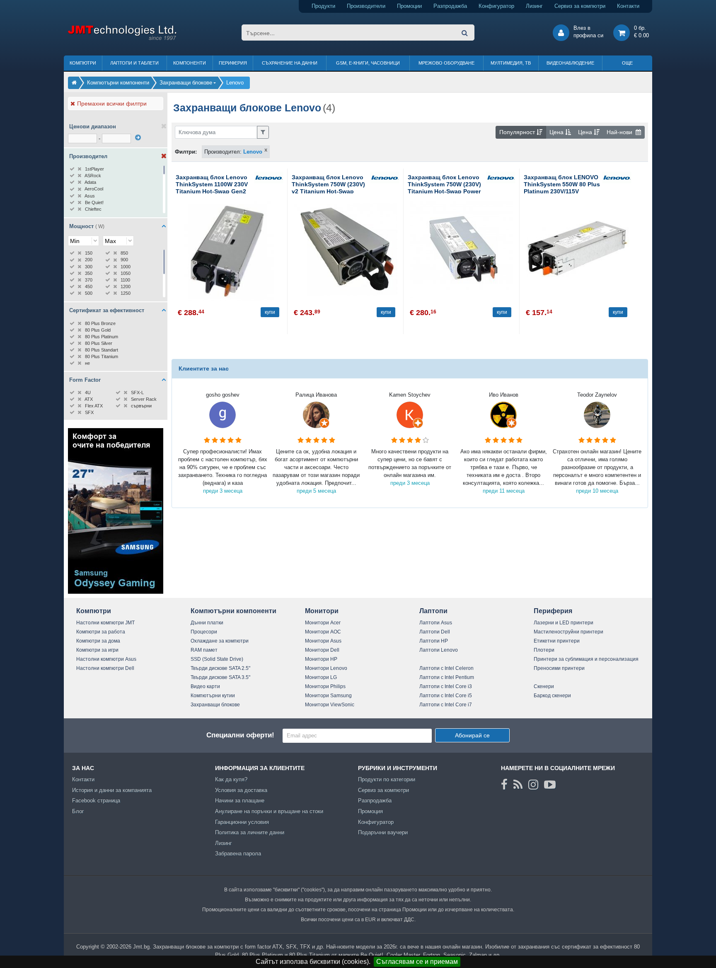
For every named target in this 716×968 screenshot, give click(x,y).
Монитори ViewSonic (329, 705)
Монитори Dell (322, 650)
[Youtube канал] (550, 784)
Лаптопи (433, 610)
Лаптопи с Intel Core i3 (445, 686)
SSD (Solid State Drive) (217, 659)
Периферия (233, 62)
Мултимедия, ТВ (511, 62)
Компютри (83, 62)
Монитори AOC (323, 632)
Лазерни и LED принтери (563, 623)
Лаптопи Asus (435, 623)
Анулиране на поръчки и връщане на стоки (269, 811)
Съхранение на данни (289, 62)
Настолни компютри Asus (106, 659)
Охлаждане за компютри (220, 641)
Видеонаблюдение (570, 62)
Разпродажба (450, 6)
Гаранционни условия (242, 822)
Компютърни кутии (213, 695)
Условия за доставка (241, 790)
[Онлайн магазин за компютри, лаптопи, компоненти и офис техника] (122, 38)
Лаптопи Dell (434, 632)
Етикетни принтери (557, 641)
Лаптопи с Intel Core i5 (445, 695)
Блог (78, 811)
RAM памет (204, 650)
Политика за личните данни (249, 832)
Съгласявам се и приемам (417, 961)
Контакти (628, 6)
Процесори (204, 632)
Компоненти (189, 62)
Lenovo (252, 152)
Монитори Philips (325, 686)
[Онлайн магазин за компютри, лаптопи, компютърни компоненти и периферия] (74, 82)
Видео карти (205, 686)
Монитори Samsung (328, 695)
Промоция (370, 811)
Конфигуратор (496, 6)
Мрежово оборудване (446, 62)
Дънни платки (207, 623)
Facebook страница (96, 800)
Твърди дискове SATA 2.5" (220, 668)
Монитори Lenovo (326, 668)
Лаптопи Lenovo (438, 650)
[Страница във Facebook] (504, 784)
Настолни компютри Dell (105, 668)
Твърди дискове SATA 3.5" (220, 677)
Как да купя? (231, 779)
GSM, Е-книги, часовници (368, 62)
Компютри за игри (97, 650)
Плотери (544, 650)
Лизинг (534, 6)
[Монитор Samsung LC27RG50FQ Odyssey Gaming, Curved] (115, 592)
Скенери (544, 686)
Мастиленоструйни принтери (568, 632)
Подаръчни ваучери (383, 832)
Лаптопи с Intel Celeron (446, 668)
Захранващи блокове (215, 705)
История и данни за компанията (112, 790)
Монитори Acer (323, 623)
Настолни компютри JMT (105, 623)
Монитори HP (321, 659)
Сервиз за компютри (579, 6)
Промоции (409, 6)
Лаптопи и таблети (134, 62)
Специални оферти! (240, 735)
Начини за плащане (239, 800)
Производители (366, 6)
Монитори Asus (323, 641)
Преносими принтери (559, 668)
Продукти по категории (386, 779)
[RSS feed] (517, 784)
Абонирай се (472, 735)
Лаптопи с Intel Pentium (446, 677)
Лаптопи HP (433, 641)
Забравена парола (238, 853)
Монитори (322, 610)
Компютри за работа (100, 632)
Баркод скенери (552, 695)
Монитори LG (321, 677)
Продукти (323, 6)
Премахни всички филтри (112, 103)
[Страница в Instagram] (533, 784)
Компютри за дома (98, 641)
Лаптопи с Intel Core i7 (445, 705)
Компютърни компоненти (233, 610)
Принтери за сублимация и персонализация (586, 659)
